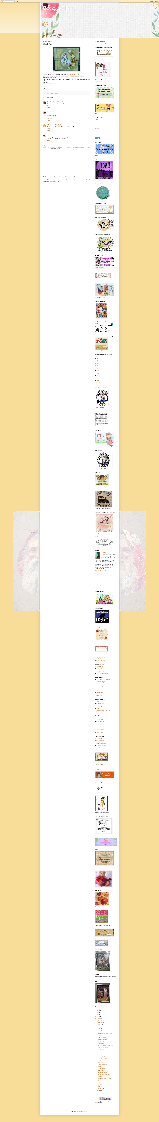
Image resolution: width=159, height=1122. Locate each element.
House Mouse (99, 668)
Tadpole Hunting (101, 1062)
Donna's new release (102, 1064)
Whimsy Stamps (100, 670)
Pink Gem (98, 730)
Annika (98, 382)
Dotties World (99, 738)
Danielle (98, 377)
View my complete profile (100, 570)
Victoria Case (99, 705)
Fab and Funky (99, 692)
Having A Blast (101, 1049)
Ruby (97, 365)
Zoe (97, 356)
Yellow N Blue (101, 1043)
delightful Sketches (100, 721)
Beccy (104, 552)
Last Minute (100, 1070)
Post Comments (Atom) (54, 181)
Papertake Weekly (100, 681)
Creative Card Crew (100, 682)
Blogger (85, 1111)
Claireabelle (50, 101)
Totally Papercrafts (100, 718)
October (100, 1024)
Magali (98, 370)
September (100, 1026)
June (99, 1032)
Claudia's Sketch (101, 1041)
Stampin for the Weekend (102, 723)
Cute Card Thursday (101, 706)
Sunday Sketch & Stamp (101, 747)
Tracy (97, 360)
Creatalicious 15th (100, 660)
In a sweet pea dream (101, 689)
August (99, 1028)
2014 (98, 1010)
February (100, 1086)
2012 (98, 1014)
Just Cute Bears (100, 740)
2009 (98, 1090)
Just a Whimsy (101, 1053)
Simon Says (99, 694)
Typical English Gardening (104, 1074)
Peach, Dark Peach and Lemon (105, 1078)
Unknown (49, 124)
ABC (97, 690)
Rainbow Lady (99, 708)
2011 (98, 1016)
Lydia (97, 372)
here (108, 81)
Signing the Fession (102, 1072)
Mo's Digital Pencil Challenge (103, 679)
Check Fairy (100, 1076)
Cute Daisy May (100, 671)
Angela (98, 383)
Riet (48, 112)
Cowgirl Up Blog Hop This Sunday (105, 1051)
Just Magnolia (99, 719)
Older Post (87, 179)
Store (101, 766)
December (100, 1020)
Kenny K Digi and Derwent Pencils (105, 1045)
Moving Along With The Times (103, 710)
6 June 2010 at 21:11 (56, 124)
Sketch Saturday (100, 729)
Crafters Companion (101, 658)
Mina (48, 145)
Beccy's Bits (56, 8)
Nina (97, 367)
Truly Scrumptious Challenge (52, 93)
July (99, 1030)
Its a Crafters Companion (102, 673)
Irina (97, 375)
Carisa (97, 378)
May (99, 1080)
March (99, 1084)
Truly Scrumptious (47, 83)
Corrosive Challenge (101, 745)
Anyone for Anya (100, 742)
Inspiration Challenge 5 (103, 1037)
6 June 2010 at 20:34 (54, 112)
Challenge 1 (100, 1055)
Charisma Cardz (100, 703)
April (99, 1082)
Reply (48, 107)
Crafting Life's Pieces (101, 743)
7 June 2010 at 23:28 (54, 145)
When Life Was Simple (103, 1047)
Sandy (97, 363)
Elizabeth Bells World (101, 657)
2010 (98, 1018)
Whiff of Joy (99, 695)
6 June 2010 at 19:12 (58, 101)
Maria (97, 368)
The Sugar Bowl (100, 712)
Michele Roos (50, 135)
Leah (97, 373)
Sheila (97, 362)
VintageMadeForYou (110, 1101)
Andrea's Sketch (101, 1056)
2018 (98, 1009)
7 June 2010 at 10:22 (58, 135)
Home (67, 179)
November (100, 1022)
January (100, 1088)
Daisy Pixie (100, 1035)
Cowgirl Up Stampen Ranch (73, 74)
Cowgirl (99, 1060)
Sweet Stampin (99, 732)
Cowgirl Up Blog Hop (102, 1039)
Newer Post (46, 179)
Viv (97, 358)
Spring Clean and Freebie (103, 1058)
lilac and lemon (101, 1068)
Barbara (98, 380)
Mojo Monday (99, 666)
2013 (98, 1012)
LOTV (97, 701)
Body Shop (97, 766)
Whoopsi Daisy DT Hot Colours (105, 1033)
